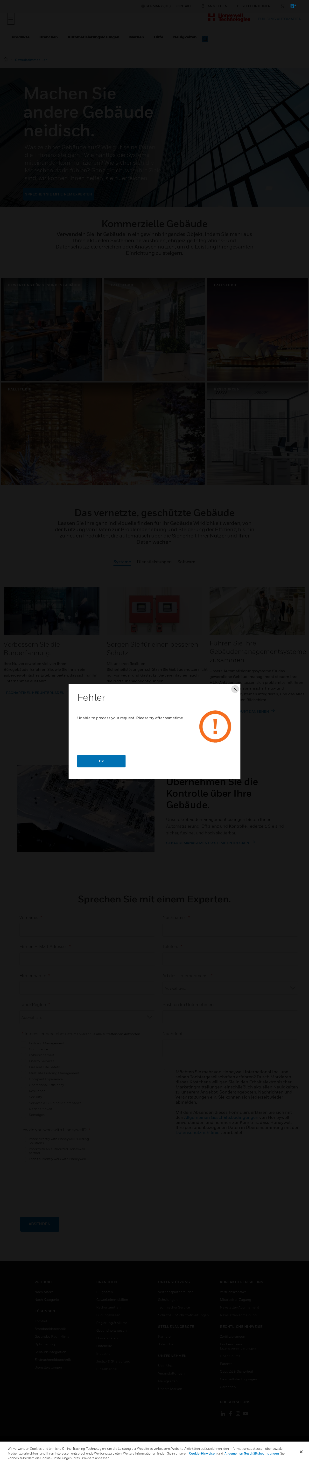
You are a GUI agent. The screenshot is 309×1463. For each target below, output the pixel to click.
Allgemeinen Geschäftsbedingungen (252, 1453)
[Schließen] (301, 1452)
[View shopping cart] (291, 7)
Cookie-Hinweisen (203, 1453)
